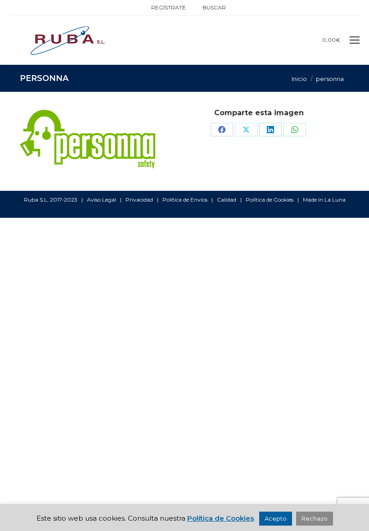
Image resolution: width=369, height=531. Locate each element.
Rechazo (315, 518)
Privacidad (139, 199)
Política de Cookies (269, 199)
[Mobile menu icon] (354, 40)
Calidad (226, 199)
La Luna (335, 199)
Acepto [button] (276, 518)
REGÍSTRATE (168, 7)
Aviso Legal (101, 199)
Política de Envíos (184, 199)
